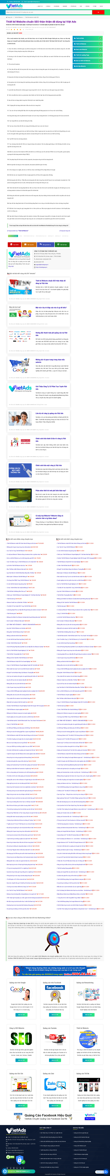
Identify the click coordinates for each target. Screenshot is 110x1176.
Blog (101, 6)
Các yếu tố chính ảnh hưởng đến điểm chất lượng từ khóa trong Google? (78, 853)
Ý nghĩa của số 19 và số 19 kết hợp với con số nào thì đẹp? (24, 824)
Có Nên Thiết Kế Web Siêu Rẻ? (17, 643)
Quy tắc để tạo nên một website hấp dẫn (19, 680)
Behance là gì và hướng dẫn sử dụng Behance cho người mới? (25, 894)
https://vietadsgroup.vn (41, 267)
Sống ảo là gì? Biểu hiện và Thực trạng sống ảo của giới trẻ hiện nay (27, 813)
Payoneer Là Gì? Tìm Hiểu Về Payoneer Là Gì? (71, 739)
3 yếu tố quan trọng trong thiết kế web (19, 687)
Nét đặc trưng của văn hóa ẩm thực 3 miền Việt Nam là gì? (24, 901)
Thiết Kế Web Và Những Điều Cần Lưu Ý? (19, 591)
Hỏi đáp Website (81, 66)
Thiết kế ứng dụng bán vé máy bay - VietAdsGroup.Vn (73, 824)
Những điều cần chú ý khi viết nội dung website (21, 694)
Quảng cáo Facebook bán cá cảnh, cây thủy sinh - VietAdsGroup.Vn (77, 772)
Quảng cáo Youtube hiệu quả (80, 1150)
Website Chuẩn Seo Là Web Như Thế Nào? (20, 602)
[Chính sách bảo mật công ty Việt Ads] (20, 470)
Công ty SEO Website (16, 1028)
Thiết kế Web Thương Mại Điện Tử (18, 654)
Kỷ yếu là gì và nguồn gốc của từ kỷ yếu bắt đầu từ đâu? (24, 827)
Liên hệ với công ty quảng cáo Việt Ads (49, 413)
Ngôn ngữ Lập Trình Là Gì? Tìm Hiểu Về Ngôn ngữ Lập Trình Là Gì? (76, 798)
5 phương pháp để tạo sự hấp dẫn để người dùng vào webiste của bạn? (27, 609)
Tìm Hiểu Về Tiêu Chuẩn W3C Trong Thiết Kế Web (21, 606)
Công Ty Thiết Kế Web (15, 724)
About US (40, 6)
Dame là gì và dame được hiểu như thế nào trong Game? (24, 842)
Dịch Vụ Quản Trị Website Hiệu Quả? (18, 621)
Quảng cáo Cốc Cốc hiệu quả (80, 1158)
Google (48, 6)
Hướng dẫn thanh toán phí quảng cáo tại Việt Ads (22, 816)
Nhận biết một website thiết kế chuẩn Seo (20, 702)
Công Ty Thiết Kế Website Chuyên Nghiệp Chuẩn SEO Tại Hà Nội (25, 665)
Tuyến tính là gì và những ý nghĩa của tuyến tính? (22, 838)
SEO (81, 6)
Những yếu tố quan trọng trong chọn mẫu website (22, 547)
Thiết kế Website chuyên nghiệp (81, 1154)
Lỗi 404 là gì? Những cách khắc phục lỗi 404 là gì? (23, 728)
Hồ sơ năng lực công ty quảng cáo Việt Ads (50, 1145)
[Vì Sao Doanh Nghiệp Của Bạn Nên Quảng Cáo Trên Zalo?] (55, 1084)
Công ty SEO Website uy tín (80, 1145)
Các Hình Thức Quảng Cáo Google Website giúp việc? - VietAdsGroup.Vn (78, 757)
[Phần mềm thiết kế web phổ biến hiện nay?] (20, 495)
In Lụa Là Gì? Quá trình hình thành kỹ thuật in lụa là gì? (73, 857)
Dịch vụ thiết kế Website (83, 60)
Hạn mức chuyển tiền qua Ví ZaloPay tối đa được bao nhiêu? (25, 883)
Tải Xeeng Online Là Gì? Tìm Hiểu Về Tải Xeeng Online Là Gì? (75, 735)
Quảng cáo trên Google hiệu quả (81, 1133)
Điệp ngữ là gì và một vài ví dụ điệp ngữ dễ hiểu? (22, 783)
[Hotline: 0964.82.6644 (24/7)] (5, 1171)
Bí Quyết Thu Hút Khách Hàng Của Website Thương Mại (23, 672)
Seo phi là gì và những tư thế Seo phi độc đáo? (22, 909)
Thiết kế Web (80, 38)
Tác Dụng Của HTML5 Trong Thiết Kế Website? (21, 580)
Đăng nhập (11, 266)
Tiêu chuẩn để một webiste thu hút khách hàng (21, 698)
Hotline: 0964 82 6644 (14, 1)
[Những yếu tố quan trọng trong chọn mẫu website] (20, 365)
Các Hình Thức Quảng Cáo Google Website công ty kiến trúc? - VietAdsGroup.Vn (80, 809)
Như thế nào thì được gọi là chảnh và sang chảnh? (22, 805)
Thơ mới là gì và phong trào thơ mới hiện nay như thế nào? (24, 809)
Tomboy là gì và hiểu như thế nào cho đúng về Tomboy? (24, 820)
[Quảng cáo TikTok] (88, 1084)
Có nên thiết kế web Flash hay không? (19, 639)
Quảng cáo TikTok (82, 1074)
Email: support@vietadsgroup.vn (32, 1)
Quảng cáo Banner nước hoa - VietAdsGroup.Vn (72, 783)
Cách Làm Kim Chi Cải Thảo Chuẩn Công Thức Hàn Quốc (74, 805)
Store (94, 6)
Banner (65, 6)
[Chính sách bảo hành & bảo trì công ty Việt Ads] (20, 441)
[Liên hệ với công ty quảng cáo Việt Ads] (20, 418)
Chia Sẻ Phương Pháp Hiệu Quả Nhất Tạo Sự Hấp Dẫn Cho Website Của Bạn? (28, 646)
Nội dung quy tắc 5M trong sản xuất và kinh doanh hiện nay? (25, 853)
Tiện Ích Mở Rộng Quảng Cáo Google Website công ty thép (74, 787)
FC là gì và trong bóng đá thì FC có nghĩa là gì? (21, 868)
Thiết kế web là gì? (14, 598)
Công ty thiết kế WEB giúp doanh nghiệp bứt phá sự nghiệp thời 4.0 (26, 691)
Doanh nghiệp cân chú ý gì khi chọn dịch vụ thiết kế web (23, 717)
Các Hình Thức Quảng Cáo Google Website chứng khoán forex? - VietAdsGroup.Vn (80, 909)
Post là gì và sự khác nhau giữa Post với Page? (72, 746)
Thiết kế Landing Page (82, 55)
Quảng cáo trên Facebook (52, 983)
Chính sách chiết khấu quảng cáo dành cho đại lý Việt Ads (53, 1141)
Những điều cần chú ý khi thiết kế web (19, 683)
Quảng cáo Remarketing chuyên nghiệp (82, 1141)
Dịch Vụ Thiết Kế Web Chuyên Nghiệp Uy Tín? (20, 650)
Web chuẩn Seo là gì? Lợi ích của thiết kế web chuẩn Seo (23, 669)
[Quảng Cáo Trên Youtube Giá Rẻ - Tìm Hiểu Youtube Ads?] (55, 1039)
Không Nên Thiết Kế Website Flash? (18, 632)
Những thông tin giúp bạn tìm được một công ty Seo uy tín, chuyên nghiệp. (78, 776)
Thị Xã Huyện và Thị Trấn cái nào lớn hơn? (20, 879)
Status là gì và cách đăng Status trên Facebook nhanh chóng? (25, 857)
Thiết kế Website (81, 44)
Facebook (56, 6)
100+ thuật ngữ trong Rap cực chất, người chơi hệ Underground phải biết (28, 897)
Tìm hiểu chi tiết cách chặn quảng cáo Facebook (22, 776)
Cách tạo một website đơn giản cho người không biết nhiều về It (25, 676)
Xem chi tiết (21, 1014)
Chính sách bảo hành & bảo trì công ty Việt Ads (50, 1158)
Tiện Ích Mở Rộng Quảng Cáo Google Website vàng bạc (74, 879)
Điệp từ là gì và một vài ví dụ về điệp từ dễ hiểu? (22, 794)
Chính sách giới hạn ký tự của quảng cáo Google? (72, 768)
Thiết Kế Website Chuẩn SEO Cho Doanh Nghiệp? (21, 661)
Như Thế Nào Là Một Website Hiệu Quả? (20, 569)
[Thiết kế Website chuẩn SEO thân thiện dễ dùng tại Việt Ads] (20, 288)
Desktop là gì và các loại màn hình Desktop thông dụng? (24, 905)
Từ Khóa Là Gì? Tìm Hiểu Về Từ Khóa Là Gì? (71, 790)
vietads (20, 236)
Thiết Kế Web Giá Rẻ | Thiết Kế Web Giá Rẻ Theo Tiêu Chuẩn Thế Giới (26, 720)
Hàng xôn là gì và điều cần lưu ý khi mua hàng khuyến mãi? (75, 864)
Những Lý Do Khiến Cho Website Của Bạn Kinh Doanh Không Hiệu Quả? (26, 617)
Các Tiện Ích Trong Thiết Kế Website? (19, 550)
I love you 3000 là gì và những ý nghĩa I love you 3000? (23, 746)
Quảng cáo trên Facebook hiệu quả (81, 1137)
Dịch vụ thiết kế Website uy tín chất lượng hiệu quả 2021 (24, 558)
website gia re (58, 236)
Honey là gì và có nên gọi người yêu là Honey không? (23, 757)
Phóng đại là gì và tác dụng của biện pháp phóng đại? (23, 875)
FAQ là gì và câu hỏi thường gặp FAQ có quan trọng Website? (25, 731)
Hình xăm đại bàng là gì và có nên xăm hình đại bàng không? (75, 801)
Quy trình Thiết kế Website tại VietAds (19, 628)
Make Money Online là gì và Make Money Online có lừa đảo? (75, 894)
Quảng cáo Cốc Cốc (16, 1074)
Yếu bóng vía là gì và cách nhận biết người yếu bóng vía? (24, 790)
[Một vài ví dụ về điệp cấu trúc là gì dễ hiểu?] (20, 312)
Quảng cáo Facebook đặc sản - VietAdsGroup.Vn (72, 816)
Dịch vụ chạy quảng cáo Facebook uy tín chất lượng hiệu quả (25, 772)
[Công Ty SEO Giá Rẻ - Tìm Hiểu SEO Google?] (21, 1039)
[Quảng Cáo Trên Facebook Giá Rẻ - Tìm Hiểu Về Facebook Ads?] (55, 993)
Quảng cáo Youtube (50, 1028)
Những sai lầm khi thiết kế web (17, 635)
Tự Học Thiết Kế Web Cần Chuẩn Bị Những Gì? (21, 587)
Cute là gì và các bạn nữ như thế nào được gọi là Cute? (24, 835)
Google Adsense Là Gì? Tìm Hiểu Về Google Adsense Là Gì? (75, 842)
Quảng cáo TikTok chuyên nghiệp (81, 1167)
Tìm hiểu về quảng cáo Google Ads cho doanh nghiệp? (24, 739)
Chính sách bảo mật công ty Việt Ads (49, 465)
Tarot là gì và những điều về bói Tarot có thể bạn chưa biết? (25, 801)
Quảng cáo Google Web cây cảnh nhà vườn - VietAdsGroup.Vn (75, 872)
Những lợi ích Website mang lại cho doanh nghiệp (21, 713)
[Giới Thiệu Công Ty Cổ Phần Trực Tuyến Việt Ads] (20, 388)
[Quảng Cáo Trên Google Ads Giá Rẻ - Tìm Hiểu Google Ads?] (21, 993)
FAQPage (38, 324)
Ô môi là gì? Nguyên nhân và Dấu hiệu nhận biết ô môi (23, 849)
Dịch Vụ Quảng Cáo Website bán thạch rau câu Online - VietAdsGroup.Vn (78, 890)
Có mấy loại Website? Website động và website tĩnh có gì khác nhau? (27, 554)
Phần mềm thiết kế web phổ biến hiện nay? (51, 491)
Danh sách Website (81, 49)
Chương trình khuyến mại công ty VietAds (49, 1167)
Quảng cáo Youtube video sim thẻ (69, 813)
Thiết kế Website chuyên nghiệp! (17, 709)
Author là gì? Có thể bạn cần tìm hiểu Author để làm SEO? (74, 742)
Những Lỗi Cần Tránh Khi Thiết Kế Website (20, 657)
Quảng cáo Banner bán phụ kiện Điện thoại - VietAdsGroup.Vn (75, 827)
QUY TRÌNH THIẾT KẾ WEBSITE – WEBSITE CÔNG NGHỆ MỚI (24, 624)
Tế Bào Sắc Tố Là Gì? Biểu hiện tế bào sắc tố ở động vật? (74, 861)
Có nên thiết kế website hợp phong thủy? (19, 584)
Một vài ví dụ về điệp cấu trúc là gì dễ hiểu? (51, 308)
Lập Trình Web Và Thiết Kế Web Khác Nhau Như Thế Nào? (24, 573)
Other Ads (73, 6)
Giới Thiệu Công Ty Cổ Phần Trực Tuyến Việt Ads (51, 1133)
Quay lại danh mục (18, 231)
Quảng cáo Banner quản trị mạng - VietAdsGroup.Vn (73, 849)
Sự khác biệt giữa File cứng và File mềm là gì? (21, 761)
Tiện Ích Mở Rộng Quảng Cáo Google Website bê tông (73, 901)
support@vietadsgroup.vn (42, 264)
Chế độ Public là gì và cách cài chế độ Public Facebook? (74, 905)
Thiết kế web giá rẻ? (14, 613)
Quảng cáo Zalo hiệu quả (79, 1163)
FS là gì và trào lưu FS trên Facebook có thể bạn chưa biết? (75, 820)
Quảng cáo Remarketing (84, 983)
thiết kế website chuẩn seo (29, 236)
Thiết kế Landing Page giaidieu (68, 868)
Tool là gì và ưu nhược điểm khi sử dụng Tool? (21, 886)
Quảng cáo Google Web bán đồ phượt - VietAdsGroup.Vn (74, 831)
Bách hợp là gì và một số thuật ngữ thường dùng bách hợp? (25, 864)
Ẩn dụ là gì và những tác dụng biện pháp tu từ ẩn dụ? (23, 846)
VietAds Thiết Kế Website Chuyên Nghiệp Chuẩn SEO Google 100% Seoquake (28, 705)
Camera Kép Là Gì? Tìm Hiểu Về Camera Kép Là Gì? (73, 835)
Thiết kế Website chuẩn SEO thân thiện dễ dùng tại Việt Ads (25, 543)
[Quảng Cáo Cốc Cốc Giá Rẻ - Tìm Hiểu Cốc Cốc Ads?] (21, 1084)
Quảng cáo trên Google (17, 983)
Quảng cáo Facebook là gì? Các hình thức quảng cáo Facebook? (26, 765)
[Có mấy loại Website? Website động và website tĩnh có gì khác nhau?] (20, 520)
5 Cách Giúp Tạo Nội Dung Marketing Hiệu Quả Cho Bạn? (74, 765)
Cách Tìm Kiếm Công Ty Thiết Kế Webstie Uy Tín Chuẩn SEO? (25, 562)
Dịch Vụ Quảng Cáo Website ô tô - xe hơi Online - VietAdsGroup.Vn (76, 838)
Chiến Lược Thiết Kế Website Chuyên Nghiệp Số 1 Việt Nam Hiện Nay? (26, 595)
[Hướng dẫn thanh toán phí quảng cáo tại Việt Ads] (20, 336)
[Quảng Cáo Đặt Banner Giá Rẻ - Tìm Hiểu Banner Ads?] (88, 993)
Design (87, 6)
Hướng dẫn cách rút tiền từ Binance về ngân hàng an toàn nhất (25, 779)
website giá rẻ (50, 236)
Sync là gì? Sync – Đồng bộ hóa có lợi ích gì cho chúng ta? (74, 794)
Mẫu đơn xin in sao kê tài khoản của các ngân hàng (73, 886)
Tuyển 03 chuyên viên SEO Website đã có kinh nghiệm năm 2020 (26, 753)
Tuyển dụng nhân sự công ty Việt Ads (48, 1150)
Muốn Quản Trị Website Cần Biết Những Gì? (20, 576)
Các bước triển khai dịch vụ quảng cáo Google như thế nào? (25, 750)
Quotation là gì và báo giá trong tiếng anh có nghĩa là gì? (24, 872)
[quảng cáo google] (55, 971)
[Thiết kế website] (88, 1039)
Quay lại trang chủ (65, 231)
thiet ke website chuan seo (41, 236)
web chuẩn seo (65, 236)
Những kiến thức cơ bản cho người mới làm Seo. (22, 861)
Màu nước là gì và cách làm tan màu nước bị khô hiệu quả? (24, 798)
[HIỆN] (20, 33)
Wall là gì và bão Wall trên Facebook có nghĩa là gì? (22, 768)
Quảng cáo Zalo (48, 1074)
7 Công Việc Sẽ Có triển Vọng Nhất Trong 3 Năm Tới (73, 897)
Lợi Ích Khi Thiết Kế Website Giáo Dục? (19, 565)
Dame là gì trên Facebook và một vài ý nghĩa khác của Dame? (25, 787)
